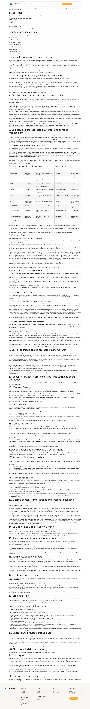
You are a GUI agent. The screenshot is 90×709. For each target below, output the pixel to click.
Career (38, 693)
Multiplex (22, 702)
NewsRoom (39, 692)
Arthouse (22, 699)
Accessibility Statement (73, 693)
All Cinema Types (24, 704)
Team (38, 689)
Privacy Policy (72, 692)
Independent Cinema (25, 700)
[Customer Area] (79, 3)
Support (57, 3)
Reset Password (56, 692)
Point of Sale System (25, 693)
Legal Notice (71, 689)
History (38, 691)
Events (38, 698)
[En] (10, 688)
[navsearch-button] (77, 4)
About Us (42, 3)
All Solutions (23, 695)
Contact (70, 691)
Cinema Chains (24, 703)
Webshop (22, 689)
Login (54, 691)
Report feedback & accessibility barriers (77, 695)
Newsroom (39, 699)
